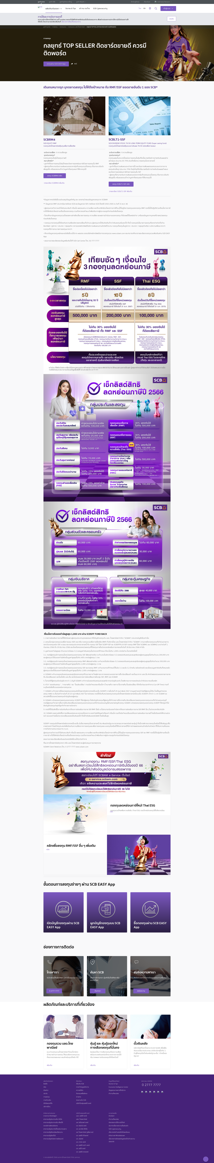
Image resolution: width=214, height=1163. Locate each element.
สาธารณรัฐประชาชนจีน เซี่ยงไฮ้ (53, 1122)
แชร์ (75, 63)
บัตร (44, 1087)
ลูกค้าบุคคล (41, 2)
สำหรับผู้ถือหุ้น (135, 2)
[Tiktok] (150, 1091)
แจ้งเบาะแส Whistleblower (117, 1135)
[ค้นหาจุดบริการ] (150, 8)
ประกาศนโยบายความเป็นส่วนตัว (118, 1126)
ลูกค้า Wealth (80, 2)
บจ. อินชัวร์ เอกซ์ (81, 1126)
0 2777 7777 (54, 991)
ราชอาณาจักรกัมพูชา (50, 1116)
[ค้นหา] (156, 8)
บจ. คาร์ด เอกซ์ (81, 1142)
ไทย (140, 8)
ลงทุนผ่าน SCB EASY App (56, 64)
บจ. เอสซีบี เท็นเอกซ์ (82, 1135)
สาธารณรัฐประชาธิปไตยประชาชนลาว (55, 1129)
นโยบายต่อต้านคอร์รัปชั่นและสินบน (119, 1132)
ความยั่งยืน (79, 1090)
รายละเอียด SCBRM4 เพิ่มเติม (54, 183)
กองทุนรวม (63, 27)
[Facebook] (142, 1091)
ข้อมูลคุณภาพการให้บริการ (117, 1090)
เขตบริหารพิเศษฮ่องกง (50, 1126)
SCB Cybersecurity (100, 9)
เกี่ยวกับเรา (147, 2)
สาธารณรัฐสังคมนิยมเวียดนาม (53, 1132)
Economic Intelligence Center (118, 1087)
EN (144, 8)
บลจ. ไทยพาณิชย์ (81, 1119)
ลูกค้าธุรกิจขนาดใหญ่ (66, 2)
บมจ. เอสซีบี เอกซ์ (81, 1116)
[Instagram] (162, 1091)
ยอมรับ (171, 19)
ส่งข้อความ (141, 991)
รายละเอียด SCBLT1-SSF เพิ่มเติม (121, 191)
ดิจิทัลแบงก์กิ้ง (47, 1103)
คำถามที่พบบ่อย (114, 1093)
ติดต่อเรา (111, 1116)
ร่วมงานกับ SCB (81, 1100)
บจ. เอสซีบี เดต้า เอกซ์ (83, 1145)
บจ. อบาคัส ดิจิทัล (81, 1129)
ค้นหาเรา (98, 991)
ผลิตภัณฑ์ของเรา (52, 9)
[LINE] (146, 1091)
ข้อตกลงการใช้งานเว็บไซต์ (117, 1122)
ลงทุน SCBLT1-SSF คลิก (121, 184)
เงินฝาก (45, 1090)
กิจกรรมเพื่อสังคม (81, 1093)
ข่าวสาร (78, 1097)
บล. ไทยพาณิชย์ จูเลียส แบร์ (84, 1132)
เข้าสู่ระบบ (166, 8)
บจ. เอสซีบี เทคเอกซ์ (82, 1152)
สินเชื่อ (45, 1084)
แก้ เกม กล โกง (84, 9)
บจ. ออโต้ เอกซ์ (80, 1148)
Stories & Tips (70, 9)
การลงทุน (55, 27)
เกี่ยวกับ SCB (80, 1084)
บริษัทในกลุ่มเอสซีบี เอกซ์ (83, 1103)
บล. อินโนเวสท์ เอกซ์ (82, 1122)
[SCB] (40, 7)
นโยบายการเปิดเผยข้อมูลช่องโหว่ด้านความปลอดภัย (122, 1140)
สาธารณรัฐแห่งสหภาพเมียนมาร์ (53, 1139)
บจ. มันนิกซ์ (79, 1139)
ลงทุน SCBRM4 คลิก (55, 175)
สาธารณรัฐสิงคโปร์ (49, 1135)
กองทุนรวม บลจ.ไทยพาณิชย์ (76, 27)
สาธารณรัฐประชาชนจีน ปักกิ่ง (52, 1119)
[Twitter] (158, 1091)
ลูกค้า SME (52, 2)
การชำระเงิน (47, 1100)
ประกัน (45, 1093)
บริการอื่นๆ (46, 1106)
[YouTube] (154, 1091)
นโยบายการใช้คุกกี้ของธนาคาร (71, 21)
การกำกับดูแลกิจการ (82, 1087)
